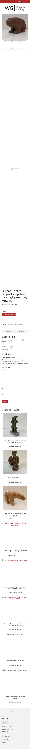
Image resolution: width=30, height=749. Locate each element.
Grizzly (16, 326)
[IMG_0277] (7, 108)
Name (3, 388)
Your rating (4, 367)
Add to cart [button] (15, 448)
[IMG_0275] (22, 108)
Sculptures (25, 326)
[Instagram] (7, 722)
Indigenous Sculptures (18, 324)
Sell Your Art (5, 731)
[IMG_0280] (7, 44)
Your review (4, 369)
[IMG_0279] (15, 44)
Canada (12, 326)
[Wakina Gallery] (15, 8)
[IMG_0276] (15, 108)
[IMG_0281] (15, 26)
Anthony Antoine (10, 324)
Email (3, 394)
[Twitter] (5, 722)
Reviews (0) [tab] (21, 331)
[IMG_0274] (15, 228)
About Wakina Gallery (7, 729)
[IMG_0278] (22, 44)
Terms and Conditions (7, 741)
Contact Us (5, 732)
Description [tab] (8, 331)
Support (4, 742)
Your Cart (19, 1)
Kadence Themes (22, 745)
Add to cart (8, 315)
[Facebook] (3, 722)
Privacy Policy (5, 739)
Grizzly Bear (20, 326)
